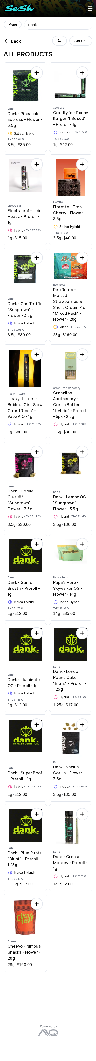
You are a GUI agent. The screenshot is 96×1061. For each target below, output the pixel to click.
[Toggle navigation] (90, 8)
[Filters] (59, 41)
